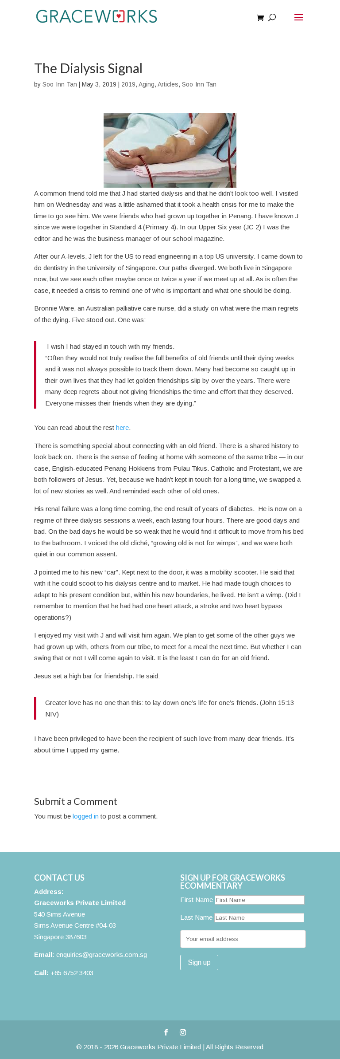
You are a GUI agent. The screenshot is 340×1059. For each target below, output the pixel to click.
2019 (128, 84)
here (122, 427)
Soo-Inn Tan (59, 84)
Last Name (196, 917)
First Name (196, 899)
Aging (147, 84)
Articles (168, 84)
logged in (86, 816)
